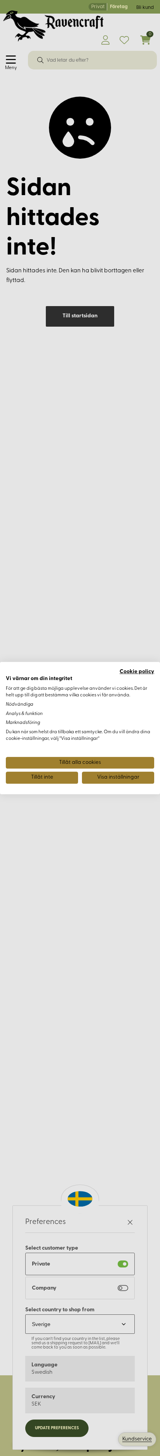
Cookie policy (137, 671)
